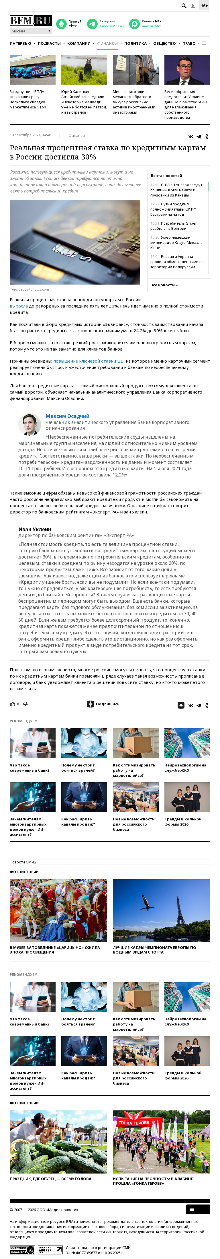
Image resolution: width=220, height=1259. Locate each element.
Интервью (20, 43)
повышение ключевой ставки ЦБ (88, 361)
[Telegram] (198, 136)
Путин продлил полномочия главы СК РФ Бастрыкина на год (173, 209)
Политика (135, 43)
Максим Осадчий (67, 416)
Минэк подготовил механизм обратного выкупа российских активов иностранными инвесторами (134, 102)
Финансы (107, 43)
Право (189, 43)
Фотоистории (24, 871)
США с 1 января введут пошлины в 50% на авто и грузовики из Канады (176, 190)
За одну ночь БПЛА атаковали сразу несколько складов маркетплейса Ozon (28, 99)
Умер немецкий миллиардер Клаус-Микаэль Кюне (176, 242)
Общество (164, 43)
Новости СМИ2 (23, 862)
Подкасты (49, 43)
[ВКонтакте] (190, 136)
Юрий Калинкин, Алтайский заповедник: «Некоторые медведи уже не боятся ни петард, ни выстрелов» (84, 102)
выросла (19, 306)
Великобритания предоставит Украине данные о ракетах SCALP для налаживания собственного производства (186, 104)
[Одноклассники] (206, 136)
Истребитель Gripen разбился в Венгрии (174, 226)
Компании (79, 43)
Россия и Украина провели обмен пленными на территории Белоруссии (177, 261)
